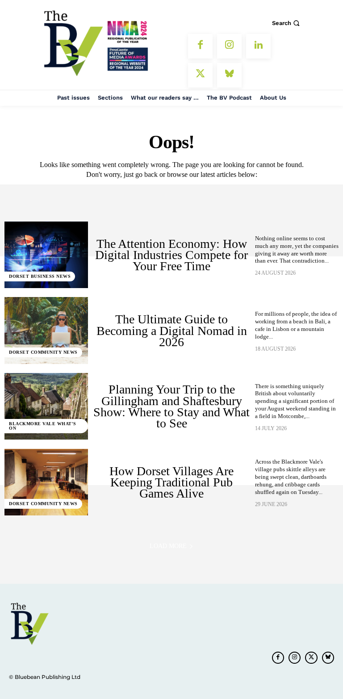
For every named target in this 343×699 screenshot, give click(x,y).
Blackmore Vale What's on (42, 426)
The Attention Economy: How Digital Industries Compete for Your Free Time (171, 255)
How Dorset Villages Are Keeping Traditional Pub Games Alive (171, 482)
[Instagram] (229, 46)
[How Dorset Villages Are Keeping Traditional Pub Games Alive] (46, 482)
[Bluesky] (229, 75)
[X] (200, 75)
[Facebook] (200, 46)
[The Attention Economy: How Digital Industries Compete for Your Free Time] (46, 255)
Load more (168, 546)
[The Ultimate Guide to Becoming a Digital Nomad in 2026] (46, 330)
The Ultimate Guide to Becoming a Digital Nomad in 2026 (171, 330)
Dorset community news (43, 352)
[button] (287, 23)
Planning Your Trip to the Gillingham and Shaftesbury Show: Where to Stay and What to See (171, 406)
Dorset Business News (40, 276)
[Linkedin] (258, 46)
